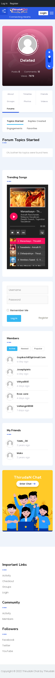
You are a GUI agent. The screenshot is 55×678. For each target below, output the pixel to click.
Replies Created (37, 121)
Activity (6, 575)
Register (43, 318)
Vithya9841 (23, 381)
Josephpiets (24, 369)
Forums (10, 108)
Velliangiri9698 (25, 406)
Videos (44, 101)
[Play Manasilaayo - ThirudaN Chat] (14, 216)
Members (7, 619)
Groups (10, 101)
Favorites (32, 128)
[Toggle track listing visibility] (42, 232)
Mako (20, 453)
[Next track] (17, 232)
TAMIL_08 (22, 441)
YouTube (7, 651)
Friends (44, 94)
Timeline (27, 94)
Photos (27, 101)
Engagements (14, 128)
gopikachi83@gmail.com (31, 357)
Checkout (8, 581)
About (10, 94)
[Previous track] (12, 232)
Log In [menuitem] (4, 3)
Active (12, 348)
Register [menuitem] (14, 3)
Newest (25, 348)
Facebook (8, 640)
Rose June (22, 393)
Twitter (6, 645)
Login (43, 13)
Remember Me (19, 310)
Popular (38, 348)
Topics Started (15, 121)
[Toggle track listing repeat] (23, 232)
